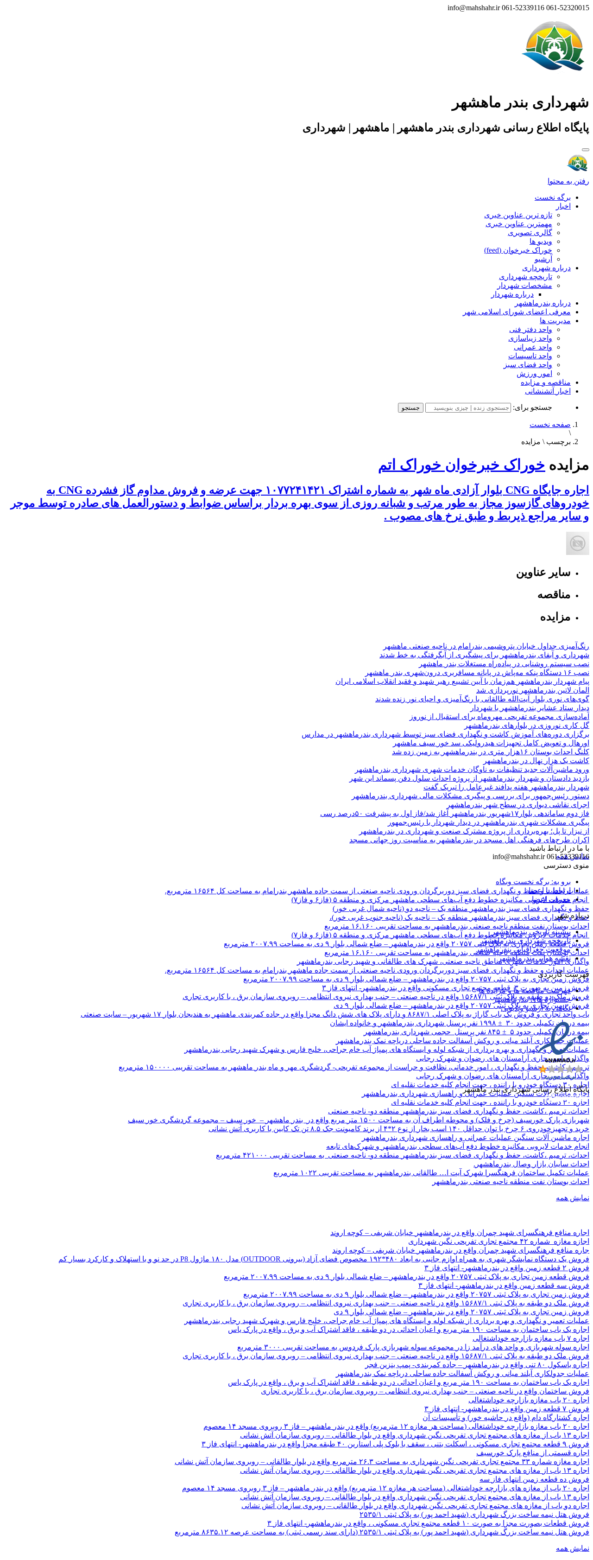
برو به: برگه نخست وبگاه (533, 881)
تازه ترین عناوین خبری (518, 215)
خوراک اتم (410, 464)
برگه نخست (553, 197)
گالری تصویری (530, 232)
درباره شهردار (512, 294)
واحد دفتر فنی (530, 329)
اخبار (563, 206)
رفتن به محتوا (568, 181)
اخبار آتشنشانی (548, 391)
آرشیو (543, 259)
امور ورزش (534, 373)
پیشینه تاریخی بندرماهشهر (531, 932)
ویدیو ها (541, 241)
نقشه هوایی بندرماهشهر (534, 958)
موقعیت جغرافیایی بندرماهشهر (523, 949)
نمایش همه (572, 1198)
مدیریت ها (555, 321)
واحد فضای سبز (528, 365)
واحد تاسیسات (530, 356)
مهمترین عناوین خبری (519, 224)
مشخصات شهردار (524, 285)
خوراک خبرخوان (493, 464)
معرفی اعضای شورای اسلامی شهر (517, 312)
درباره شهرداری (546, 268)
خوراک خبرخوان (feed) (518, 250)
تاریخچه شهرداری (525, 276)
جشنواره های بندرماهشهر (532, 999)
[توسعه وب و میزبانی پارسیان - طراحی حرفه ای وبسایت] (566, 1102)
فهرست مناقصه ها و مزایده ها (525, 990)
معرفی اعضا (551, 899)
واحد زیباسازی (530, 338)
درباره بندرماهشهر (543, 303)
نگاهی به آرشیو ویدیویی (536, 1008)
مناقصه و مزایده (546, 382)
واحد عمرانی (533, 347)
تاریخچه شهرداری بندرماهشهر (525, 940)
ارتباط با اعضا (550, 890)
